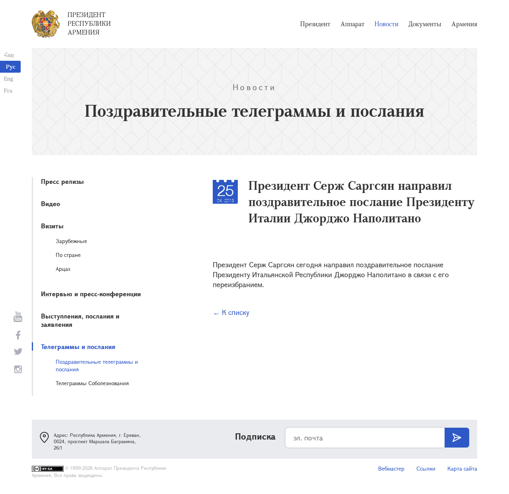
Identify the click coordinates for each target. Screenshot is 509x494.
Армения (464, 23)
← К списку (231, 312)
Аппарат (352, 23)
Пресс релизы (62, 181)
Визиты (52, 226)
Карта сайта (462, 468)
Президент (315, 23)
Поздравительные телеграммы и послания (97, 365)
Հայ (9, 54)
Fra (8, 90)
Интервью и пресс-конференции (91, 293)
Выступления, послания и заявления (80, 320)
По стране (68, 255)
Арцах (63, 268)
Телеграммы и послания (78, 346)
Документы (424, 23)
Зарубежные (71, 241)
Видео (50, 203)
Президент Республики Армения (89, 23)
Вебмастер (391, 468)
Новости (386, 23)
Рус (11, 66)
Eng (8, 78)
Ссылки (425, 468)
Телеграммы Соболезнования (92, 383)
